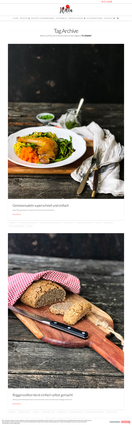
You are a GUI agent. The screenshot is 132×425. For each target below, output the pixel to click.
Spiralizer (98, 222)
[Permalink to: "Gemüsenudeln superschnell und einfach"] (66, 121)
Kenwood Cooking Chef (75, 412)
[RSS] (111, 2)
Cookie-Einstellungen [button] (114, 421)
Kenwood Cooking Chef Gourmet (28, 222)
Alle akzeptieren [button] (125, 421)
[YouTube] (104, 2)
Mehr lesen (17, 423)
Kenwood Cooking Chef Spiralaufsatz (50, 222)
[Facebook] (102, 2)
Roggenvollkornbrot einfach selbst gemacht (43, 395)
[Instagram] (107, 2)
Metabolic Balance (112, 412)
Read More (17, 214)
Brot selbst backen (24, 412)
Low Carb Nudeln (68, 222)
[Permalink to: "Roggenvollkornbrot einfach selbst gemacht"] (66, 310)
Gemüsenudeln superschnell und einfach (41, 205)
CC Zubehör (12, 222)
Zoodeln (29, 226)
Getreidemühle (62, 412)
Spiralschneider (108, 222)
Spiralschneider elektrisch (16, 226)
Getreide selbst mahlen (48, 412)
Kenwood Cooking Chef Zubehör (95, 412)
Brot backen (12, 412)
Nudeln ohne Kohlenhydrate (84, 222)
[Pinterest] (109, 2)
